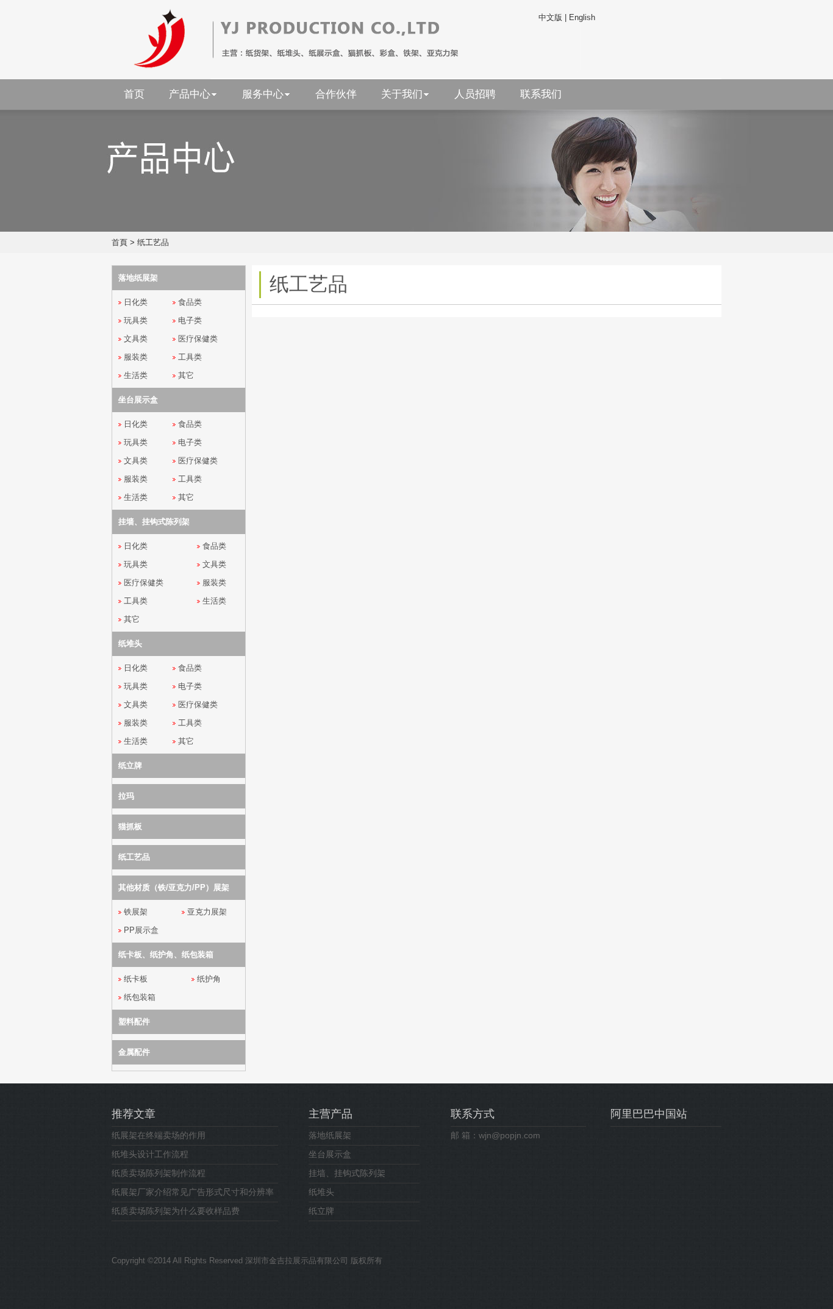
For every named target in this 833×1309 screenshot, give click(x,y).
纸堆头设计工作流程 (150, 1154)
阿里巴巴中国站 (648, 1114)
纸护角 (209, 978)
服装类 (136, 357)
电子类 (190, 320)
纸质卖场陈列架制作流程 (159, 1173)
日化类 (136, 302)
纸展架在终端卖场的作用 (159, 1135)
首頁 (119, 242)
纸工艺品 (153, 242)
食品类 (190, 302)
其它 (186, 375)
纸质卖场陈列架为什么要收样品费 (176, 1211)
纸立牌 (321, 1211)
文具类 (136, 338)
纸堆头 (321, 1192)
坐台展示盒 (330, 1154)
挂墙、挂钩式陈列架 (347, 1173)
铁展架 (136, 911)
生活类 (136, 375)
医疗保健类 (198, 338)
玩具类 (136, 320)
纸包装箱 (140, 997)
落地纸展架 (330, 1135)
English (582, 17)
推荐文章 (134, 1114)
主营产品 (330, 1114)
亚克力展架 (207, 911)
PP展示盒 (141, 930)
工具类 (190, 357)
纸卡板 (136, 978)
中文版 (550, 17)
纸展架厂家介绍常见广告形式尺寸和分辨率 (193, 1192)
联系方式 (473, 1114)
